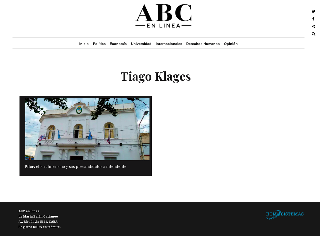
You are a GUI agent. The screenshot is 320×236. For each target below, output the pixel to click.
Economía (118, 44)
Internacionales (169, 44)
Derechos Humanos (203, 44)
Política (99, 44)
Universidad (141, 44)
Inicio (84, 44)
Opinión (231, 44)
